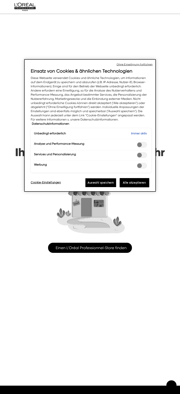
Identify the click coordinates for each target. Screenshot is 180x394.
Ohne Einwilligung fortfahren (135, 64)
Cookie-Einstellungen (46, 182)
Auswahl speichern (101, 182)
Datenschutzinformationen (50, 124)
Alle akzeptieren (134, 182)
